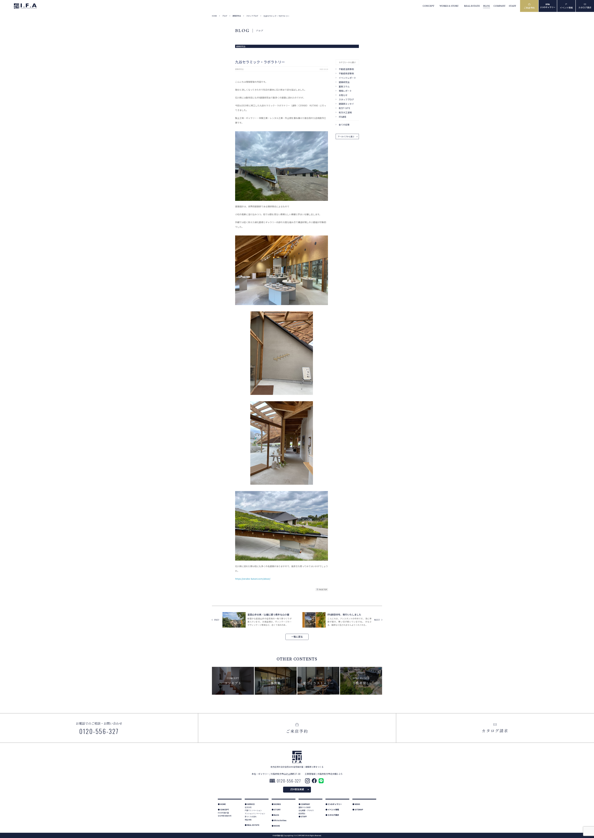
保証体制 (248, 819)
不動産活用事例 (346, 69)
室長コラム (344, 86)
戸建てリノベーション (253, 810)
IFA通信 (342, 116)
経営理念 (302, 813)
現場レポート (345, 90)
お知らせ (343, 95)
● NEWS (356, 804)
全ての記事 (344, 124)
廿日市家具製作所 (224, 815)
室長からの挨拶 (304, 807)
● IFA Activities (279, 820)
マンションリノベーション (255, 813)
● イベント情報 (332, 809)
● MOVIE (276, 825)
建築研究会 (236, 16)
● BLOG (275, 815)
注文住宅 (248, 807)
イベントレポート (347, 77)
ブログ (224, 16)
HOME (214, 16)
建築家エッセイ (346, 103)
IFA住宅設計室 (223, 812)
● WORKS (276, 804)
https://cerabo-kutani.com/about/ (252, 578)
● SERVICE (250, 804)
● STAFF (303, 816)
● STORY (276, 809)
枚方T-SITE (344, 108)
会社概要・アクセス (306, 810)
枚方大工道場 (345, 112)
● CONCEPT (223, 809)
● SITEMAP (357, 809)
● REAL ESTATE (252, 825)
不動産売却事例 (346, 73)
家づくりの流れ (251, 816)
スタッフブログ (252, 16)
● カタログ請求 (332, 815)
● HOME (222, 804)
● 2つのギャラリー (333, 804)
